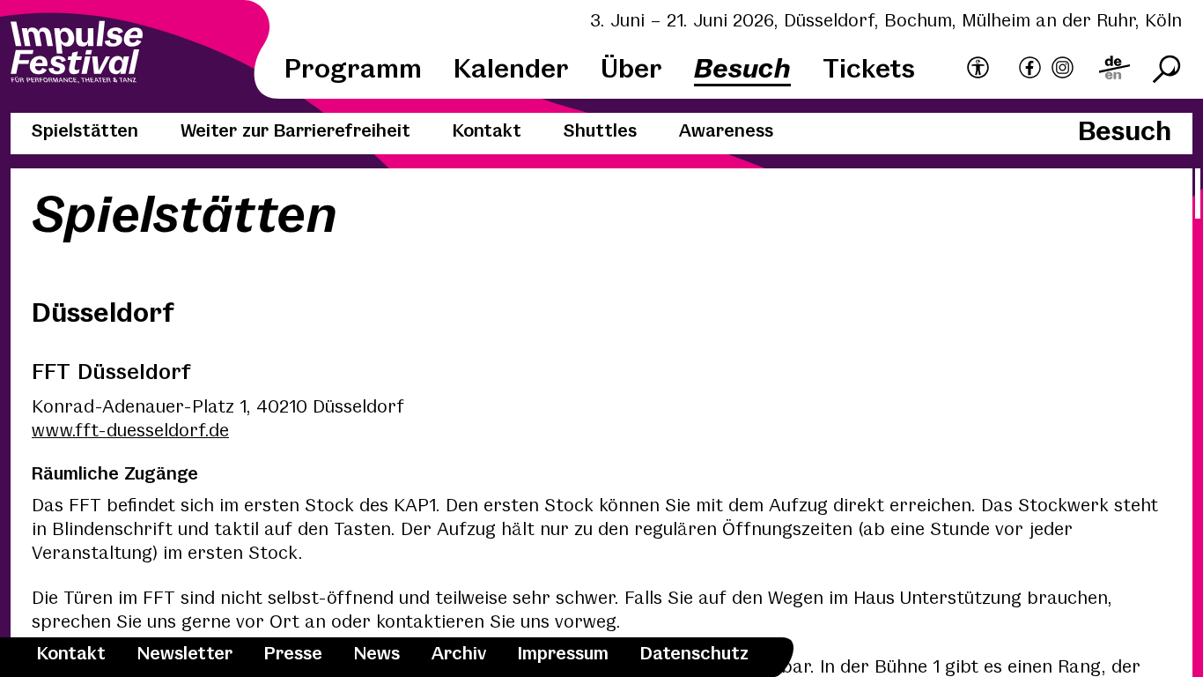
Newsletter (184, 654)
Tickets (869, 70)
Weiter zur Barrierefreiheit (295, 132)
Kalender (511, 70)
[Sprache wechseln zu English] (1114, 70)
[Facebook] (1030, 70)
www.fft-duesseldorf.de (130, 431)
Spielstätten (85, 132)
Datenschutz (694, 654)
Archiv (459, 654)
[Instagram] (1062, 70)
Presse (293, 654)
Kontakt (71, 654)
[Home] (77, 55)
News (377, 654)
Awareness (726, 132)
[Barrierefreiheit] (978, 69)
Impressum (563, 654)
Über (631, 70)
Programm (353, 70)
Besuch (742, 70)
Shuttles (600, 132)
